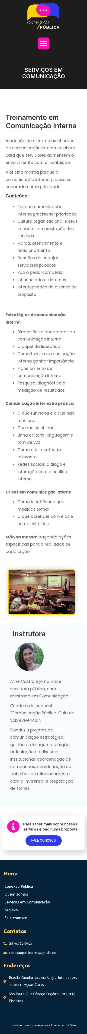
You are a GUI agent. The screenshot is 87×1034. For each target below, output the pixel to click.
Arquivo (11, 910)
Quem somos (16, 894)
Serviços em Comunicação (27, 902)
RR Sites (71, 1025)
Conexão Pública (18, 886)
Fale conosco (15, 918)
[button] (43, 43)
